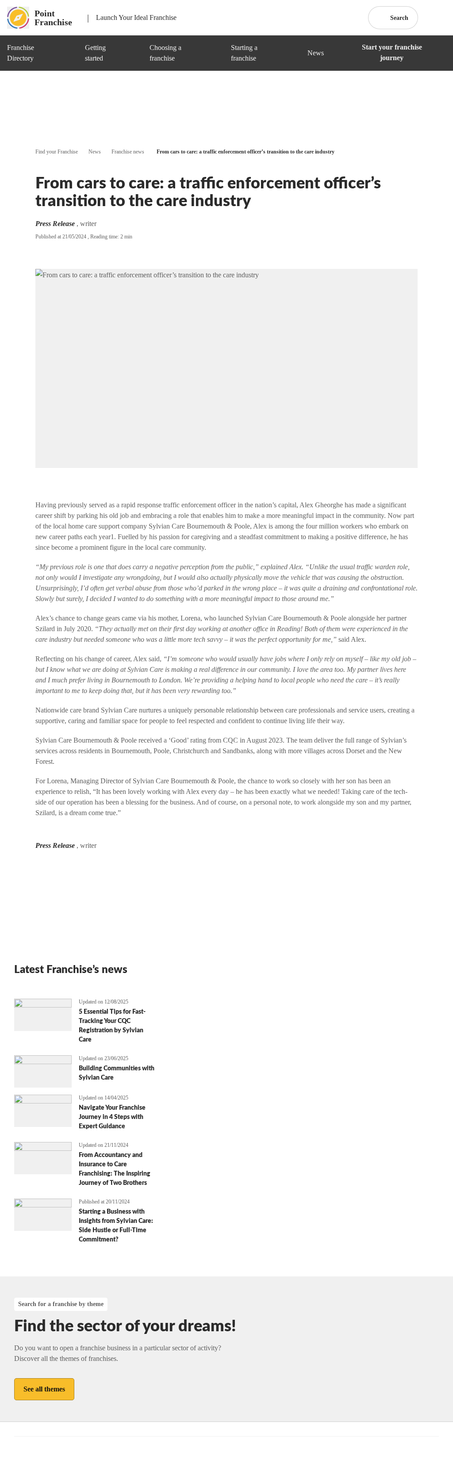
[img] (68, 53)
